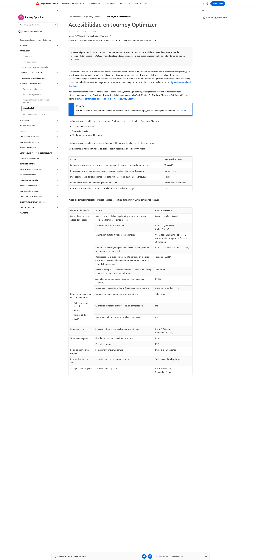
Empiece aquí (26, 56)
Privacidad (24, 213)
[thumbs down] (150, 556)
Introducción (25, 51)
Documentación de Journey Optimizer (35, 40)
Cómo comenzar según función (33, 78)
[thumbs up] (144, 556)
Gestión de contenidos (28, 164)
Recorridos (24, 120)
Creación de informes (28, 175)
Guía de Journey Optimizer (118, 16)
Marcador (209, 18)
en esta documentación (144, 143)
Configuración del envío (29, 142)
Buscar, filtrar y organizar (32, 94)
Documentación (76, 16)
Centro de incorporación (30, 62)
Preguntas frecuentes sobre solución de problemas (37, 101)
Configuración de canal (29, 191)
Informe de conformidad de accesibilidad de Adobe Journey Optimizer (105, 98)
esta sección (180, 110)
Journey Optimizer (94, 16)
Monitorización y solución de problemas (36, 153)
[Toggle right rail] (203, 10)
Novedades (24, 45)
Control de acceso (27, 207)
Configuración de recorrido (31, 197)
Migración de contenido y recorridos (34, 67)
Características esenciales (31, 73)
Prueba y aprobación (28, 148)
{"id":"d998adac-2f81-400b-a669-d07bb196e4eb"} (93, 36)
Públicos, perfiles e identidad (31, 169)
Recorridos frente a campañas (34, 114)
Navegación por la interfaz (33, 89)
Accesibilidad (28, 108)
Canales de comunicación (29, 158)
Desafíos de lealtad (27, 126)
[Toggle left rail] (58, 10)
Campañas (23, 131)
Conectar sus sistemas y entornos (33, 202)
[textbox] (38, 24)
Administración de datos (29, 186)
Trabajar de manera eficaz (31, 84)
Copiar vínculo (222, 18)
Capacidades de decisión (29, 180)
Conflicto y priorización (29, 137)
